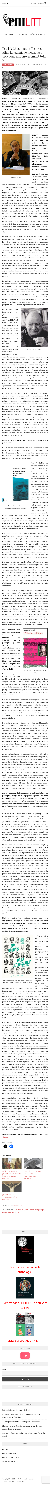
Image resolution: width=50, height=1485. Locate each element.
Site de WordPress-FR (10, 1461)
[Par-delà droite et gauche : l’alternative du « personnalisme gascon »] (33, 1163)
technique (15, 1212)
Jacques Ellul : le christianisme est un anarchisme (9, 1196)
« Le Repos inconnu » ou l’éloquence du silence (21, 1421)
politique (41, 1210)
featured (21, 1210)
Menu (6, 3)
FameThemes (19, 1481)
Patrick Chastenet (31, 1210)
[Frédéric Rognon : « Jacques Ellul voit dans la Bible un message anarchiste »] (12, 1163)
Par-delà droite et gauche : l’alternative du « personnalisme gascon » (33, 1174)
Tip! (25, 1355)
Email (4, 1369)
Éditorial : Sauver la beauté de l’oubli (16, 1410)
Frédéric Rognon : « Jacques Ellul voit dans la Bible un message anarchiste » (11, 1174)
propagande (6, 1212)
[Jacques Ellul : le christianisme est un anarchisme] (12, 1186)
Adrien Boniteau (22, 65)
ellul (16, 1210)
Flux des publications (9, 1453)
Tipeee (5, 1137)
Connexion (6, 1449)
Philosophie (7, 65)
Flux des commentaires (10, 1457)
